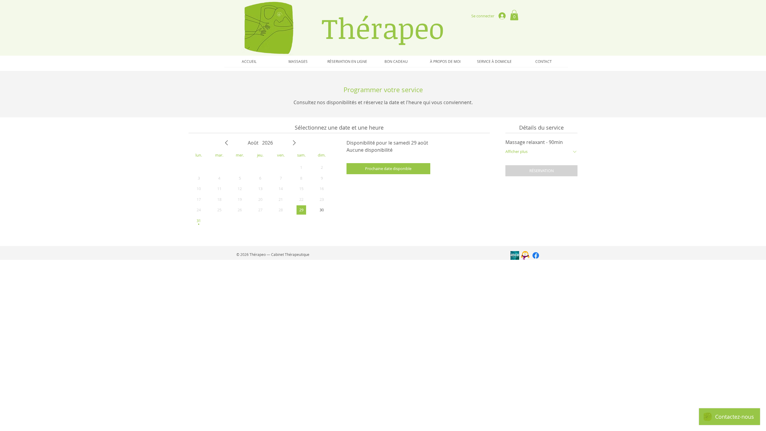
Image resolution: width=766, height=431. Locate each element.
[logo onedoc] (525, 255)
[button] (514, 15)
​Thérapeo (383, 27)
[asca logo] (514, 255)
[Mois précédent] (226, 142)
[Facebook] (535, 255)
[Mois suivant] (294, 142)
